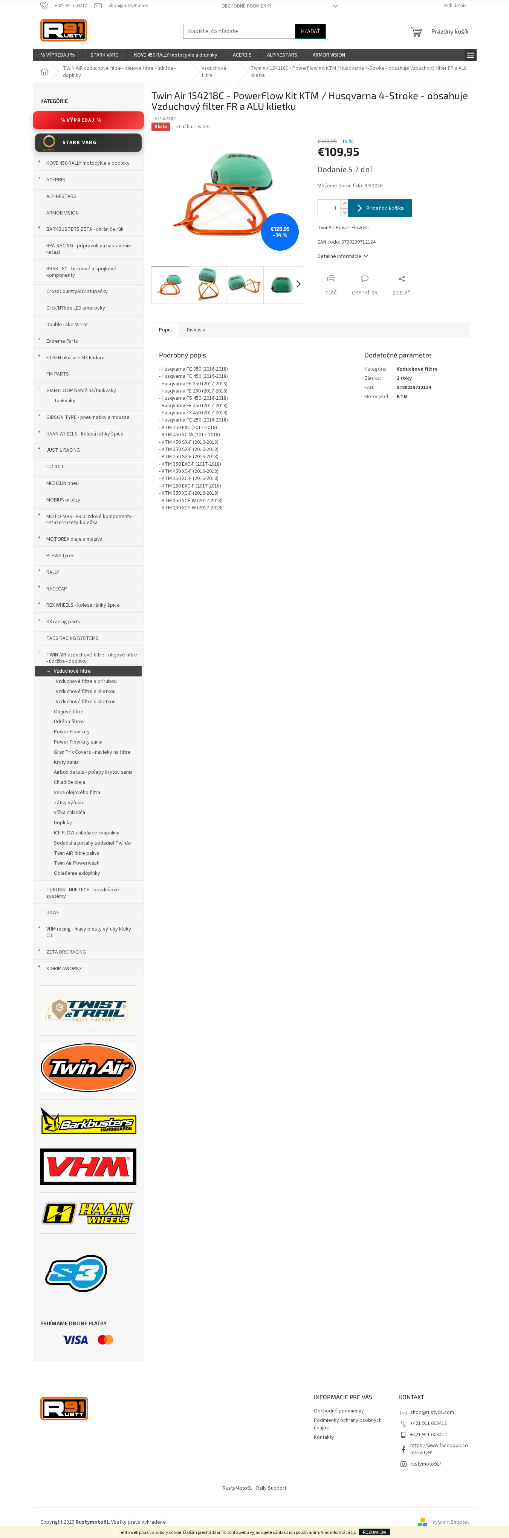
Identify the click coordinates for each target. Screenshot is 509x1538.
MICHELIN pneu (62, 483)
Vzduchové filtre (72, 671)
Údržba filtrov (69, 721)
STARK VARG (80, 142)
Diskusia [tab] (196, 330)
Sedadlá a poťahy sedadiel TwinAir (93, 843)
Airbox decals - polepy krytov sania (93, 772)
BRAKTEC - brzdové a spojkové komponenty (81, 272)
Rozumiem (374, 1532)
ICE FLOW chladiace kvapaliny (86, 833)
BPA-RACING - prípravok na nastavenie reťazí (88, 249)
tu (353, 1532)
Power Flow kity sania (78, 742)
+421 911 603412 (428, 1423)
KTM (402, 396)
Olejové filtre (69, 712)
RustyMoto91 (237, 1488)
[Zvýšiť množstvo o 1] (344, 203)
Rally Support (271, 1488)
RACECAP (56, 589)
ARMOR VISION (62, 213)
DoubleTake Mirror (67, 324)
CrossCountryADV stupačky (77, 291)
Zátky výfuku (68, 803)
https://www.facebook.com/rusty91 (439, 1449)
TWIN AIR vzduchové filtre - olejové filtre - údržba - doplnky (91, 658)
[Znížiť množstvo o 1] (344, 212)
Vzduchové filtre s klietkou (86, 691)
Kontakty (324, 1437)
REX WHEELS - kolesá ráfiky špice (83, 605)
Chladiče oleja (69, 782)
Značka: (193, 126)
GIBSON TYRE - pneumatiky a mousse (88, 417)
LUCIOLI (54, 467)
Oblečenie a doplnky (77, 873)
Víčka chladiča (69, 812)
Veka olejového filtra (77, 792)
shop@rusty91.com (432, 1412)
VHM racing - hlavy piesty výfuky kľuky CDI (88, 932)
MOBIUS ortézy (63, 500)
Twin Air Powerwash (76, 863)
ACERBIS (55, 180)
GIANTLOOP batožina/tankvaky (81, 390)
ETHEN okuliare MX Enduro (75, 358)
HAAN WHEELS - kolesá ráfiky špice (85, 434)
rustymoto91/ (425, 1464)
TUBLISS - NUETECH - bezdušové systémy (82, 893)
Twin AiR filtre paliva (76, 853)
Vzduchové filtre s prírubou (86, 681)
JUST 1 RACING (63, 450)
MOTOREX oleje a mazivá (74, 539)
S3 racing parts (63, 622)
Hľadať (310, 31)
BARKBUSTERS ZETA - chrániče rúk (85, 229)
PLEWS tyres (60, 556)
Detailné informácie (339, 256)
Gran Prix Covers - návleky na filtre (92, 752)
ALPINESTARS (61, 196)
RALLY (52, 572)
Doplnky (63, 823)
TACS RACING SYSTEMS (72, 638)
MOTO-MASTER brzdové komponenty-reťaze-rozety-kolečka (89, 520)
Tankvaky (64, 401)
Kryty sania (66, 762)
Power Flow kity (72, 732)
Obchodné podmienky (247, 6)
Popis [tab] (165, 330)
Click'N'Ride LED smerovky (75, 308)
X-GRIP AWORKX (64, 968)
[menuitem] (58, 55)
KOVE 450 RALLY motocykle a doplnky (88, 163)
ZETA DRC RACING (66, 952)
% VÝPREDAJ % (80, 120)
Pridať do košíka (385, 208)
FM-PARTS (57, 374)
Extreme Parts (62, 341)
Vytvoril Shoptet (451, 1522)
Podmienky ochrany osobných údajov (348, 1424)
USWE (52, 913)
